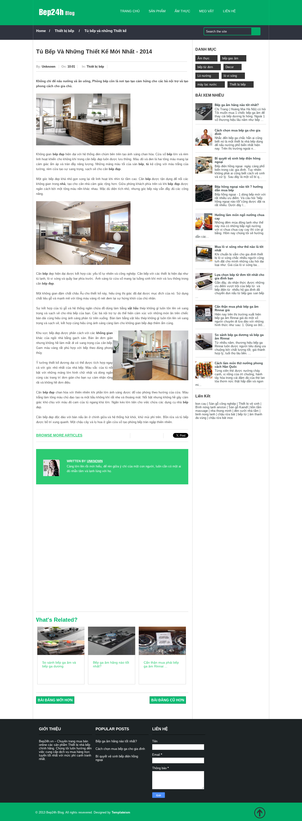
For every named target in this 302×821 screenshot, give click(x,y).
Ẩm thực (182, 11)
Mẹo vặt (206, 11)
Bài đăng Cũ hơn (167, 700)
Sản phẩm (157, 11)
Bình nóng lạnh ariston (210, 407)
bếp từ (242, 414)
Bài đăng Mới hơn (55, 700)
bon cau (200, 403)
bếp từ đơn (205, 67)
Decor (230, 67)
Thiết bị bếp (64, 31)
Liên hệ (229, 11)
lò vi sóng (230, 76)
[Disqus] (112, 548)
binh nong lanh (205, 414)
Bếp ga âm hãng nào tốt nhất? (237, 105)
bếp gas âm (230, 58)
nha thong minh (220, 411)
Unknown (48, 66)
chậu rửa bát (226, 414)
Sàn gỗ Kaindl (238, 407)
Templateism (121, 812)
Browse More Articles (59, 435)
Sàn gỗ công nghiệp (222, 403)
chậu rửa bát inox (221, 418)
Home (41, 31)
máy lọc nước (207, 84)
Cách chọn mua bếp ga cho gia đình (120, 749)
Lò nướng (204, 76)
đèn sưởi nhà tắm (246, 411)
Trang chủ (130, 11)
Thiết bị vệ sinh (249, 403)
